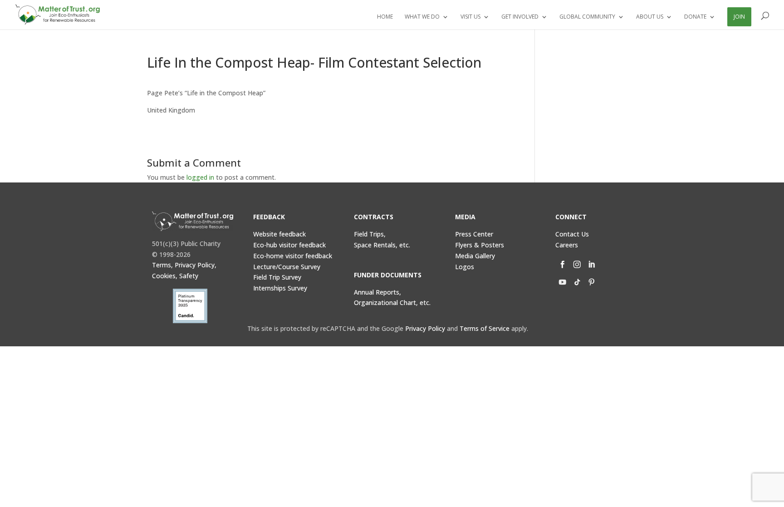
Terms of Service (485, 328)
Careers (566, 245)
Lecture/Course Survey (286, 266)
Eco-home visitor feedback (292, 255)
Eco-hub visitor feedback (289, 245)
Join (739, 16)
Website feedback (279, 234)
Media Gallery (475, 255)
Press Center (474, 234)
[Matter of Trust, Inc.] (192, 221)
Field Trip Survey (277, 277)
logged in (200, 177)
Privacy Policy (425, 328)
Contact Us (572, 234)
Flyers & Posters (479, 245)
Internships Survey (280, 288)
